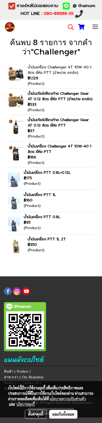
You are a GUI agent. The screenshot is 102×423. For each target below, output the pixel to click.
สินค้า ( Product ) (17, 371)
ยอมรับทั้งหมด (63, 414)
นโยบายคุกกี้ (25, 404)
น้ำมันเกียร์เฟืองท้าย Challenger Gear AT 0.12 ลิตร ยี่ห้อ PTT (58, 122)
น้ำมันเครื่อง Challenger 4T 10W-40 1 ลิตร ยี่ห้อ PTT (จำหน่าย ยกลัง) (59, 69)
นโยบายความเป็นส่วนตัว (68, 398)
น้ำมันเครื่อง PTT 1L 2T (47, 239)
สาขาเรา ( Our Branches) (23, 377)
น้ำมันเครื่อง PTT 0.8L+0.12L (47, 172)
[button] (69, 27)
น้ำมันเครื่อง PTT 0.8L (42, 217)
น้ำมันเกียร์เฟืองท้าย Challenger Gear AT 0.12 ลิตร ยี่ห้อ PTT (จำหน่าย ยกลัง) (60, 96)
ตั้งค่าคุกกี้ (35, 414)
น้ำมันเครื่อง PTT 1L (40, 195)
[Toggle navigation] (95, 27)
